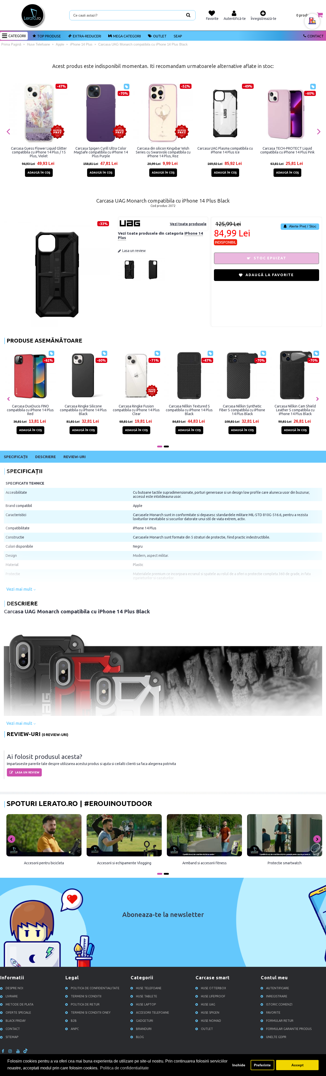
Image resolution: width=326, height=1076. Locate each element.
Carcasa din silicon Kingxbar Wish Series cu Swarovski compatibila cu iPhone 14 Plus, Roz (163, 152)
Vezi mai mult (19, 589)
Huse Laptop (146, 1004)
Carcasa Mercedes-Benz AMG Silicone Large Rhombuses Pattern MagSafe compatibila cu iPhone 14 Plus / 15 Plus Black (253, 410)
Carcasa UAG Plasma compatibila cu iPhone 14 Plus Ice (225, 150)
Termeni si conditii (86, 996)
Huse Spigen (210, 1012)
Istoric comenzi (279, 1004)
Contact (315, 36)
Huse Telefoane (148, 988)
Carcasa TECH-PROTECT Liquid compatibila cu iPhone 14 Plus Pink (287, 150)
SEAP (178, 36)
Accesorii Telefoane (152, 1012)
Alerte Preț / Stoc (302, 226)
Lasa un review (134, 251)
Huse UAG (208, 1004)
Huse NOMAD (211, 1020)
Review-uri (74, 457)
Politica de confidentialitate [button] (124, 1068)
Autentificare (277, 988)
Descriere (45, 457)
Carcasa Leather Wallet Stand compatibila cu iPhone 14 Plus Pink (148, 410)
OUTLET (160, 36)
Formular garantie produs (288, 1028)
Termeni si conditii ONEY (91, 1012)
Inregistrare (276, 996)
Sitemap (12, 1037)
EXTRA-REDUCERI (87, 36)
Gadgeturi (144, 1020)
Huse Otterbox (213, 988)
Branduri (144, 1028)
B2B (74, 1020)
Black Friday (16, 1020)
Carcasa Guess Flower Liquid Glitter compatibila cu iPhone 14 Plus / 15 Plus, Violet (39, 152)
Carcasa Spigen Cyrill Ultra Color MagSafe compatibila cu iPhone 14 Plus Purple (101, 152)
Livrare (12, 996)
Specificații (16, 457)
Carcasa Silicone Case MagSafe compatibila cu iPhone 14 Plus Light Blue (201, 410)
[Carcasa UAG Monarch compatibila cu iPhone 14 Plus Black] (129, 280)
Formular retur (279, 1020)
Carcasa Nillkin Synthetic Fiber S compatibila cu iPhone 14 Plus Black (42, 410)
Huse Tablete (146, 996)
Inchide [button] (238, 1065)
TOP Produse (49, 36)
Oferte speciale (18, 1012)
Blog (140, 1037)
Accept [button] (297, 1065)
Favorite (273, 1012)
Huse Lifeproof (213, 996)
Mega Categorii (127, 36)
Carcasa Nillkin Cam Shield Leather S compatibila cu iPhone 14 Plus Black (95, 410)
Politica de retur (85, 1004)
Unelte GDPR (276, 1037)
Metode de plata (19, 1004)
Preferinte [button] (262, 1065)
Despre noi (14, 988)
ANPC (75, 1028)
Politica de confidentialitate (95, 988)
